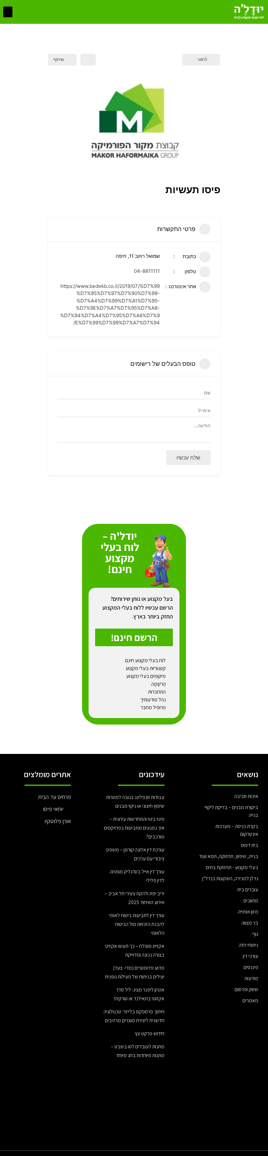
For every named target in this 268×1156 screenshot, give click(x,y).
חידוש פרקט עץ (149, 1033)
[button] (7, 12)
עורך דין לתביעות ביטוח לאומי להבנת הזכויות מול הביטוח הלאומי (136, 924)
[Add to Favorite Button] (88, 59)
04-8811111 (147, 271)
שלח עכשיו (188, 457)
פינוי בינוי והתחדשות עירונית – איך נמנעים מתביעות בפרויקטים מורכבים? (134, 828)
